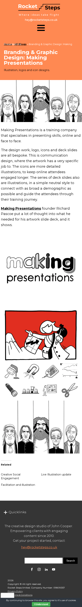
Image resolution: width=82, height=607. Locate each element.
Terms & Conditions (21, 594)
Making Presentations (21, 208)
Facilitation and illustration (18, 485)
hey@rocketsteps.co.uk (39, 547)
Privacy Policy (15, 591)
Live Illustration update (56, 474)
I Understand (41, 604)
